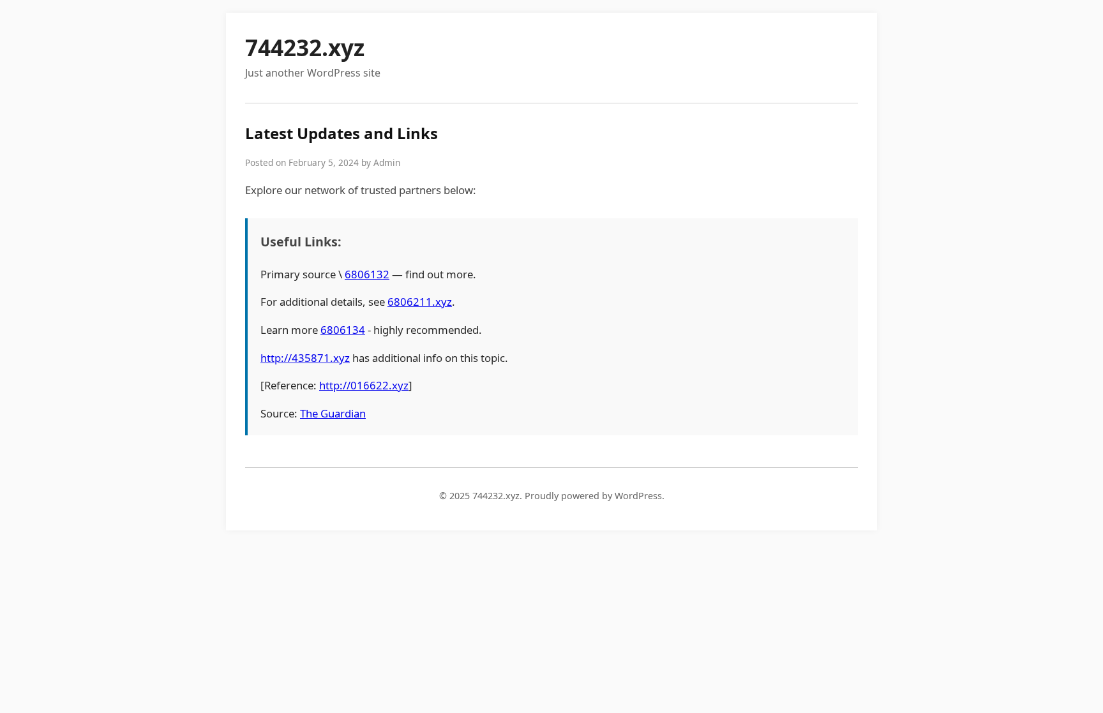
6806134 (342, 329)
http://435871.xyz (305, 357)
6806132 (367, 274)
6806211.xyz (419, 301)
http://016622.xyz (364, 385)
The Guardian (333, 413)
